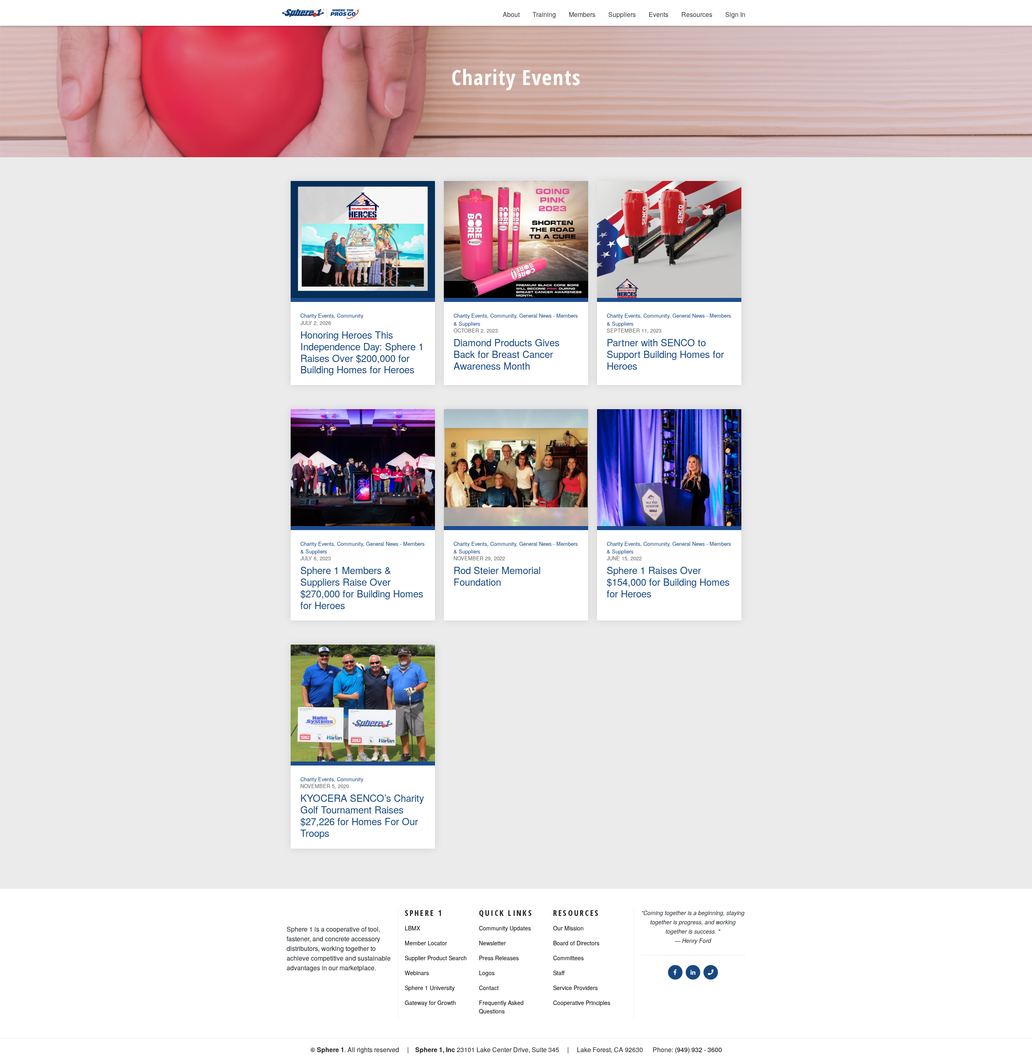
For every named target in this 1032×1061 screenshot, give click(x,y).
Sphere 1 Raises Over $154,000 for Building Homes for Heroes (668, 581)
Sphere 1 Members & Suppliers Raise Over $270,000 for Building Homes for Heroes (361, 587)
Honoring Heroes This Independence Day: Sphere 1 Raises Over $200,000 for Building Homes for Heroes (362, 351)
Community (350, 315)
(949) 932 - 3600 (698, 1049)
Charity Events (317, 315)
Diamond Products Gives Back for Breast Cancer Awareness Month (507, 353)
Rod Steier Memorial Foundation (497, 576)
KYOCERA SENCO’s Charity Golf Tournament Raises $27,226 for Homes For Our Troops (362, 815)
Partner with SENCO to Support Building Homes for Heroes (665, 353)
